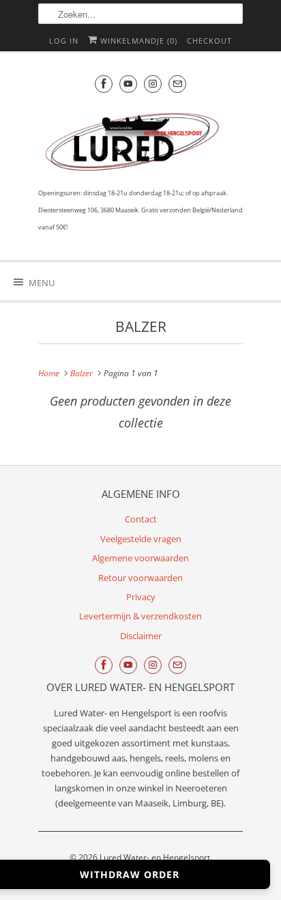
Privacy (141, 597)
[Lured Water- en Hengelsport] (133, 145)
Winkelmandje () (137, 41)
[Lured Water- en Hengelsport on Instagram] (153, 83)
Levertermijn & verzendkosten (140, 616)
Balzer (140, 326)
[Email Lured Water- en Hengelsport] (177, 83)
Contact (141, 519)
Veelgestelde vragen (140, 539)
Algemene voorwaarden (140, 558)
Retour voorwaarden (140, 578)
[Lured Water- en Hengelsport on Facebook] (104, 83)
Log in (63, 41)
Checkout (209, 41)
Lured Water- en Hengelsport (155, 857)
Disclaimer (141, 636)
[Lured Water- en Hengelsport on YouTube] (128, 83)
